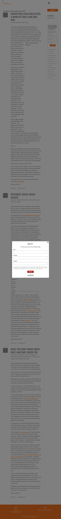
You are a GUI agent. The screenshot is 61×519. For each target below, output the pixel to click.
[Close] (48, 242)
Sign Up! (30, 272)
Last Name (15, 261)
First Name (15, 255)
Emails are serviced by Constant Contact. (37, 268)
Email (14, 249)
